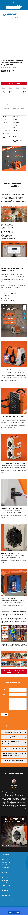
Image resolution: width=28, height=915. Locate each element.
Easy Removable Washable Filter (12, 416)
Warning (6, 108)
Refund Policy (5, 880)
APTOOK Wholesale (6, 862)
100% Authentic (3, 92)
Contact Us (4, 864)
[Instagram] (15, 5)
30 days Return (24, 92)
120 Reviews (13, 67)
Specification (10, 104)
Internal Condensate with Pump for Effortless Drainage (13, 269)
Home (3, 857)
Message (4, 703)
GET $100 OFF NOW (14, 83)
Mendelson (14, 785)
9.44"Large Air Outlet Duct (10, 553)
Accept (11, 912)
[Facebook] (11, 5)
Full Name (4, 689)
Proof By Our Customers (14, 773)
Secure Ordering (10, 92)
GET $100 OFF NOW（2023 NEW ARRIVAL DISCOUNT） (14, 671)
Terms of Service (6, 895)
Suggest (19, 104)
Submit (5, 714)
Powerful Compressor (8, 598)
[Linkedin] (19, 5)
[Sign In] (10, 18)
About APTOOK (5, 867)
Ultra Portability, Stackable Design (13, 463)
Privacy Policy (5, 877)
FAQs (3, 875)
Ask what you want (14, 682)
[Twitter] (9, 5)
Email (3, 694)
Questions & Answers (14, 726)
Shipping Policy (5, 882)
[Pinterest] (13, 5)
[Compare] (18, 18)
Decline (17, 912)
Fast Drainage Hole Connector (11, 508)
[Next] (22, 796)
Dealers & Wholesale (6, 885)
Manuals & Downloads (7, 900)
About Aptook (5, 892)
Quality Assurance (17, 92)
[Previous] (5, 796)
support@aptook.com (14, 2)
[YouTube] (17, 5)
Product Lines (5, 859)
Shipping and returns (18, 108)
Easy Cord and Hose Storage (10, 370)
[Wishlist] (16, 18)
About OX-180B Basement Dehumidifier (14, 184)
